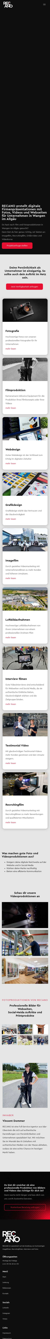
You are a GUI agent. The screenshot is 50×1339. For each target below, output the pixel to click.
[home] (7, 4)
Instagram (6, 1313)
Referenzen (7, 1288)
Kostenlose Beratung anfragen (25, 1207)
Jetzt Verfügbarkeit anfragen (24, 286)
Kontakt (5, 1294)
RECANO (6, 1246)
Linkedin (6, 1308)
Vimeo (5, 1319)
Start (4, 1277)
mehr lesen (10, 349)
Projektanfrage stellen (17, 245)
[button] (44, 4)
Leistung (6, 1282)
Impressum (7, 1333)
